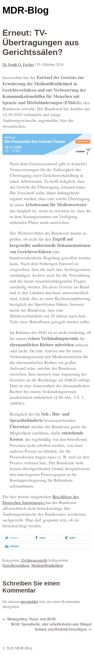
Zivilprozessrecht (34, 560)
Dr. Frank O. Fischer (18, 64)
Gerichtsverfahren (15, 565)
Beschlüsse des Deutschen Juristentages (40, 499)
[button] (17, 538)
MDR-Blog (25, 10)
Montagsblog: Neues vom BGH (29, 618)
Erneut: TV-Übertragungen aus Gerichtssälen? (40, 42)
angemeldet (29, 601)
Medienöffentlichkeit (47, 565)
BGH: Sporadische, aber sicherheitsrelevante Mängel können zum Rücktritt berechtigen (51, 626)
